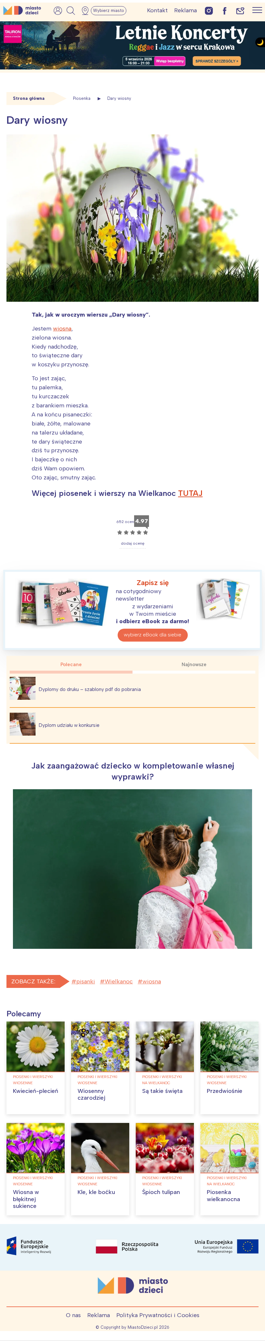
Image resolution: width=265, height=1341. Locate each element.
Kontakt (157, 10)
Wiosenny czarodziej (91, 1094)
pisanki (85, 981)
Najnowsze (194, 664)
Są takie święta (162, 1091)
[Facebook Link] (224, 10)
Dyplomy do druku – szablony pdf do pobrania (90, 689)
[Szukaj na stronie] (71, 10)
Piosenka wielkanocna (223, 1196)
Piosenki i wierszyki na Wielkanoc (162, 1079)
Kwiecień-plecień (35, 1091)
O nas (73, 1315)
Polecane (71, 664)
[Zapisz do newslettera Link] (240, 10)
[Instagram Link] (209, 10)
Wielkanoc (119, 981)
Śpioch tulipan (161, 1192)
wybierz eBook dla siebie (152, 635)
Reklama (185, 10)
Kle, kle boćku (96, 1192)
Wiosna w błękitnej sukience (26, 1199)
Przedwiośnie (224, 1091)
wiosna (62, 328)
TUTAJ (190, 493)
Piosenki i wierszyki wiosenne (33, 1079)
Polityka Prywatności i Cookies (157, 1315)
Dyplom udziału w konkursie (69, 725)
